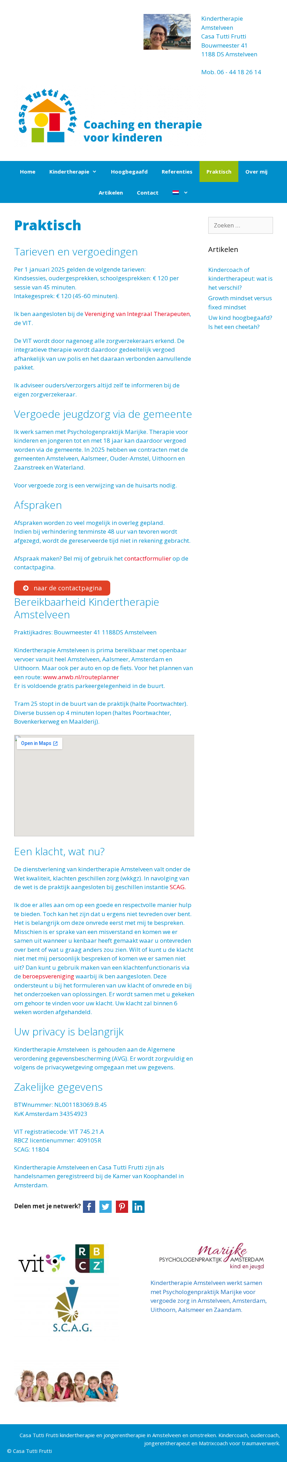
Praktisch (218, 171)
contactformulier (148, 558)
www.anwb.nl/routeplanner (81, 677)
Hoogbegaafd (129, 171)
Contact (148, 192)
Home (27, 171)
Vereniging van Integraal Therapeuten (137, 314)
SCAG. (179, 887)
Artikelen (111, 192)
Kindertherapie (69, 171)
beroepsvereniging (48, 976)
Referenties (177, 171)
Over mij (256, 171)
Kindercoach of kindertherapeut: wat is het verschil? (240, 278)
